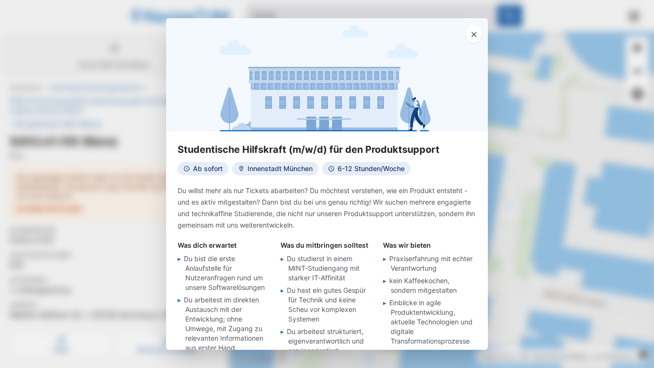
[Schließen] (474, 33)
